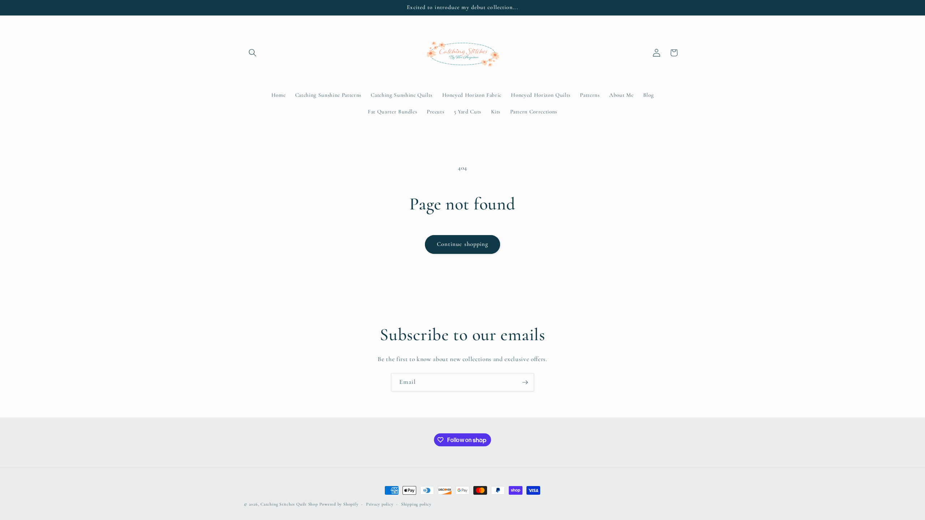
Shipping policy (416, 504)
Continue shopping (463, 244)
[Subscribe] (525, 382)
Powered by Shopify (338, 504)
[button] (252, 52)
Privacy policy (379, 504)
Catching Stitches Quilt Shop (289, 504)
